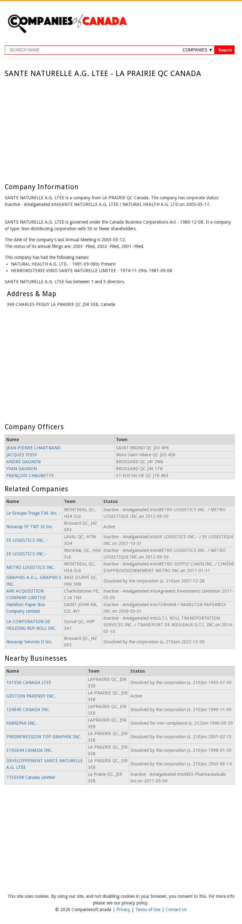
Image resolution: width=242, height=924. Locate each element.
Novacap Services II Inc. (29, 641)
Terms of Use (148, 909)
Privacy (123, 909)
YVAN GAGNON (21, 468)
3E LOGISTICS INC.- (26, 553)
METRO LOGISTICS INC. (30, 567)
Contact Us (176, 909)
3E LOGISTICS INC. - (27, 540)
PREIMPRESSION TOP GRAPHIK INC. (44, 736)
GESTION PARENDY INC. (31, 696)
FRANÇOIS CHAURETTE (30, 475)
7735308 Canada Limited (30, 777)
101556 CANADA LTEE (28, 682)
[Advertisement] (120, 125)
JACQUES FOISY (21, 454)
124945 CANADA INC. (28, 709)
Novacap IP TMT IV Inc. (29, 526)
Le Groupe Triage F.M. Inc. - (33, 513)
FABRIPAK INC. (21, 723)
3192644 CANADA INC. (29, 750)
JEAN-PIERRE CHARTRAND (33, 447)
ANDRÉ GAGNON (23, 461)
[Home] (67, 32)
